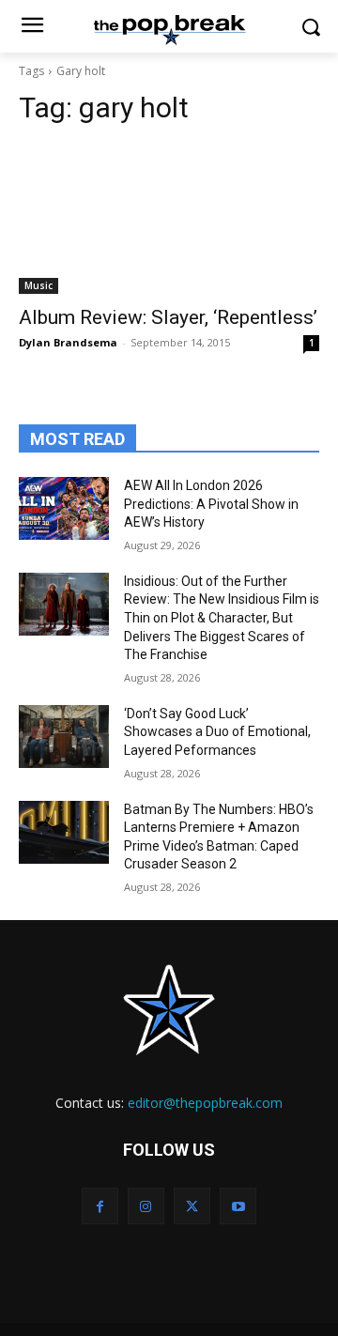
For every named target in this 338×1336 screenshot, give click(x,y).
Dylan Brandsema (68, 342)
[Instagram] (146, 1206)
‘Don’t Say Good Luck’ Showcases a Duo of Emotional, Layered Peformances (217, 732)
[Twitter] (192, 1206)
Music (38, 285)
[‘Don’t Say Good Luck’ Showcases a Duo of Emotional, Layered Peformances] (64, 736)
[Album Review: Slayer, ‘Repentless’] (169, 219)
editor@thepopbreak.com (205, 1103)
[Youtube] (238, 1206)
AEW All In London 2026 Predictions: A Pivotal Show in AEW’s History (211, 504)
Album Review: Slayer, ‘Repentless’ (168, 317)
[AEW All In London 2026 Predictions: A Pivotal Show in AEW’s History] (64, 508)
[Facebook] (100, 1206)
